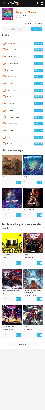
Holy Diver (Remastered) (11, 291)
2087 (25, 327)
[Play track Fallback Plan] (4, 110)
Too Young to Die (8, 327)
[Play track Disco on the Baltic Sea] (4, 50)
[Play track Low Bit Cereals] (4, 124)
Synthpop (28, 23)
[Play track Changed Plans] (4, 57)
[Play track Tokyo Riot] (4, 131)
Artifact (27, 177)
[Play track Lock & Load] (4, 104)
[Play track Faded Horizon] (4, 144)
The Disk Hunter (8, 177)
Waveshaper (22, 15)
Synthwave (38, 23)
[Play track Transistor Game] (4, 77)
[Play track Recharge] (4, 137)
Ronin (26, 255)
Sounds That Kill (29, 210)
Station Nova (7, 210)
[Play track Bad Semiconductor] (4, 97)
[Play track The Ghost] (4, 84)
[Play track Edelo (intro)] (4, 43)
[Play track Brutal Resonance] (4, 63)
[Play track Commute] (4, 70)
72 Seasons (6, 255)
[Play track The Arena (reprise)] (4, 117)
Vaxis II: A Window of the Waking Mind (32, 291)
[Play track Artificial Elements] (4, 90)
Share (20, 17)
